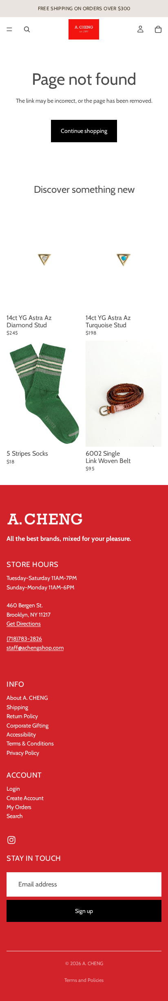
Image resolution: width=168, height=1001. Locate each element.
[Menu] (9, 29)
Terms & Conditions (30, 743)
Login (13, 788)
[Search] (27, 29)
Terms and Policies (84, 980)
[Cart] (158, 29)
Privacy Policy (23, 752)
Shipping (17, 707)
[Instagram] (11, 840)
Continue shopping (84, 130)
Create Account (25, 798)
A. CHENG (92, 963)
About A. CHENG (27, 698)
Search (15, 816)
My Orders (19, 807)
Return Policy (22, 716)
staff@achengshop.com (35, 647)
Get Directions (24, 624)
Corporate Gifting (28, 725)
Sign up (84, 911)
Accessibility (21, 734)
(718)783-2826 (24, 638)
